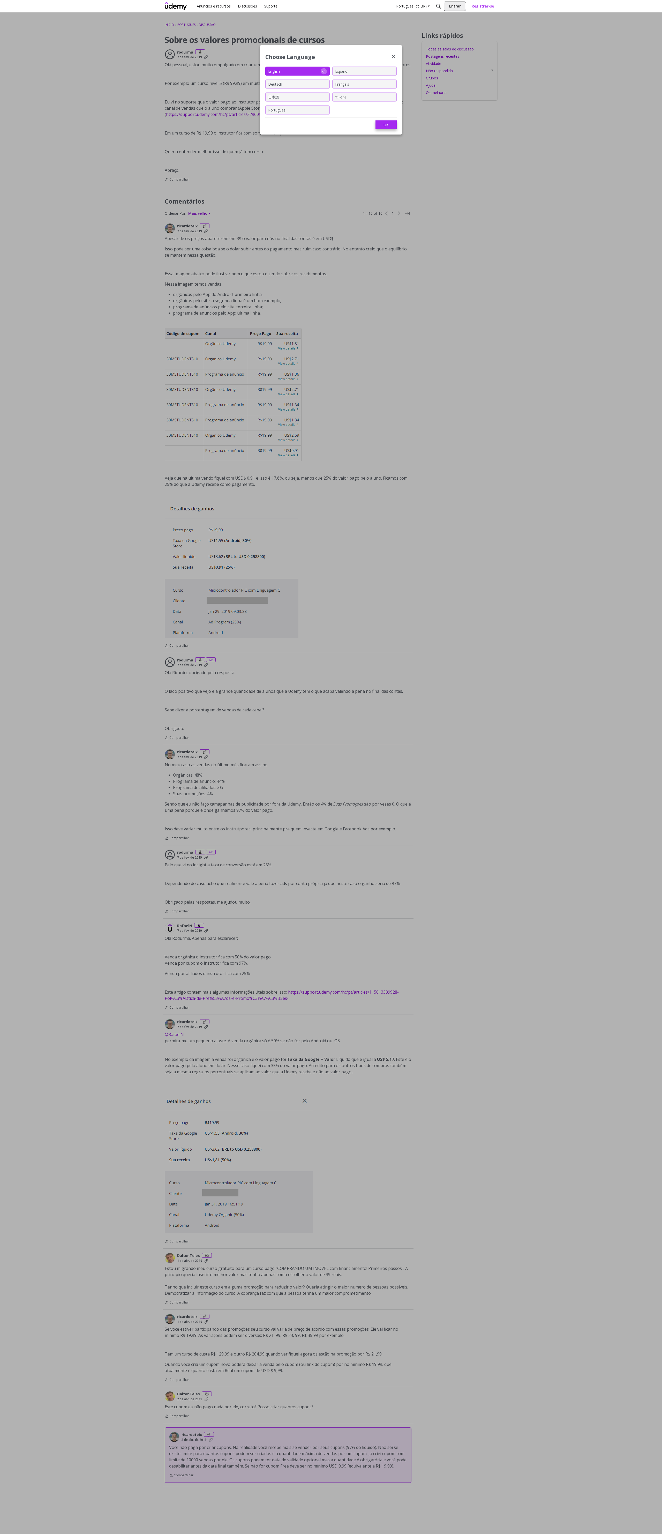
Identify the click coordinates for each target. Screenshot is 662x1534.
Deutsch (275, 83)
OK (386, 124)
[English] (176, 6)
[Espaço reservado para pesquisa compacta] (438, 6)
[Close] (393, 57)
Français (342, 83)
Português (276, 109)
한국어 (340, 96)
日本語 (273, 96)
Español (341, 71)
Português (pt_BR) (411, 6)
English (274, 71)
